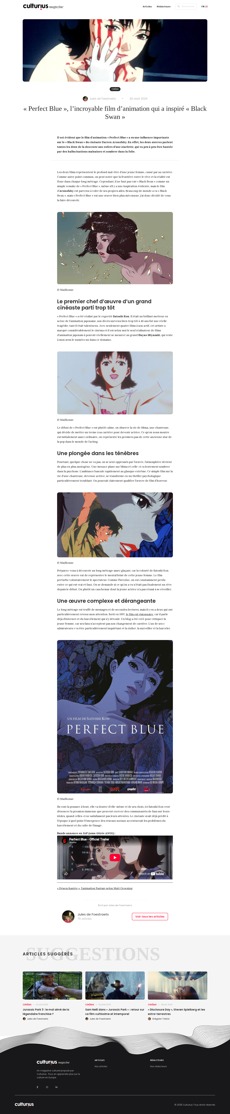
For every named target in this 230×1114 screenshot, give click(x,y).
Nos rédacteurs (158, 1066)
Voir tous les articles (150, 916)
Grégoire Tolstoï (160, 1018)
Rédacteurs (164, 6)
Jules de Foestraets (102, 99)
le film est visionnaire (139, 614)
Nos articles (101, 1066)
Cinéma (115, 89)
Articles (147, 6)
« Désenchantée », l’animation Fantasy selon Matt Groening (95, 888)
